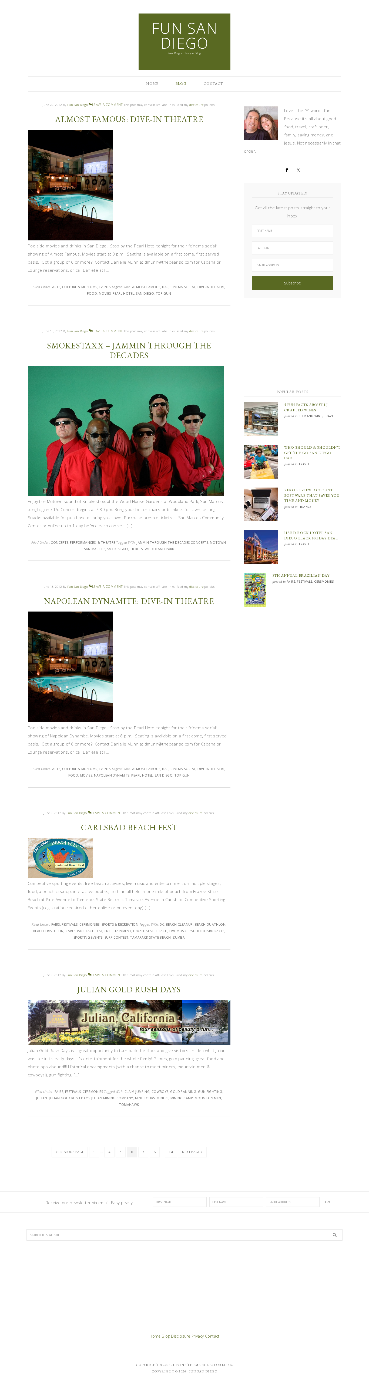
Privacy (198, 1336)
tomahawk (129, 1104)
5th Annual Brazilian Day (301, 575)
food (92, 293)
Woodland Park (159, 549)
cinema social (183, 287)
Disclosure (180, 1336)
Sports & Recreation (120, 924)
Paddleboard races (206, 931)
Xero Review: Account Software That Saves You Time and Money (312, 495)
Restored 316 (220, 1365)
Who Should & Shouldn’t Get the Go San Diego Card (312, 452)
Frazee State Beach (150, 931)
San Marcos (94, 549)
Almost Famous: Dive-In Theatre (129, 119)
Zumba (179, 937)
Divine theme (187, 1365)
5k (162, 924)
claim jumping (137, 1091)
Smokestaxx (117, 549)
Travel (329, 416)
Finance (304, 507)
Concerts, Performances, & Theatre (83, 542)
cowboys (160, 1091)
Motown (218, 542)
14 (171, 1152)
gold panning (183, 1091)
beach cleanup (179, 924)
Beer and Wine (310, 416)
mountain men (208, 1098)
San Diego (145, 293)
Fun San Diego (185, 35)
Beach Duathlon (210, 924)
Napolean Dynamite (112, 775)
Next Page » (192, 1152)
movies (105, 293)
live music (178, 931)
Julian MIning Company (112, 1098)
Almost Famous (146, 287)
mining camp (181, 1098)
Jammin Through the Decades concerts (172, 542)
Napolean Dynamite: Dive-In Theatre (129, 601)
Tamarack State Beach (150, 937)
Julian (41, 1098)
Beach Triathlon (48, 931)
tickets (136, 549)
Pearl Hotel (123, 293)
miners (162, 1098)
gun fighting (210, 1091)
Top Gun (163, 293)
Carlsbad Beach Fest (129, 827)
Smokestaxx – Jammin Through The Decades (129, 350)
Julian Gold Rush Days (129, 989)
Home (155, 1336)
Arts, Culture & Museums (74, 287)
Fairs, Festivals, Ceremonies (75, 924)
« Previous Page (70, 1152)
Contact (212, 1336)
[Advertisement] (292, 341)
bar (165, 287)
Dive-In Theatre (210, 287)
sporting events (88, 937)
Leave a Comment (107, 104)
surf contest (117, 937)
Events (104, 287)
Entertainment (118, 931)
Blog (166, 1336)
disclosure (196, 105)
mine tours (145, 1098)
